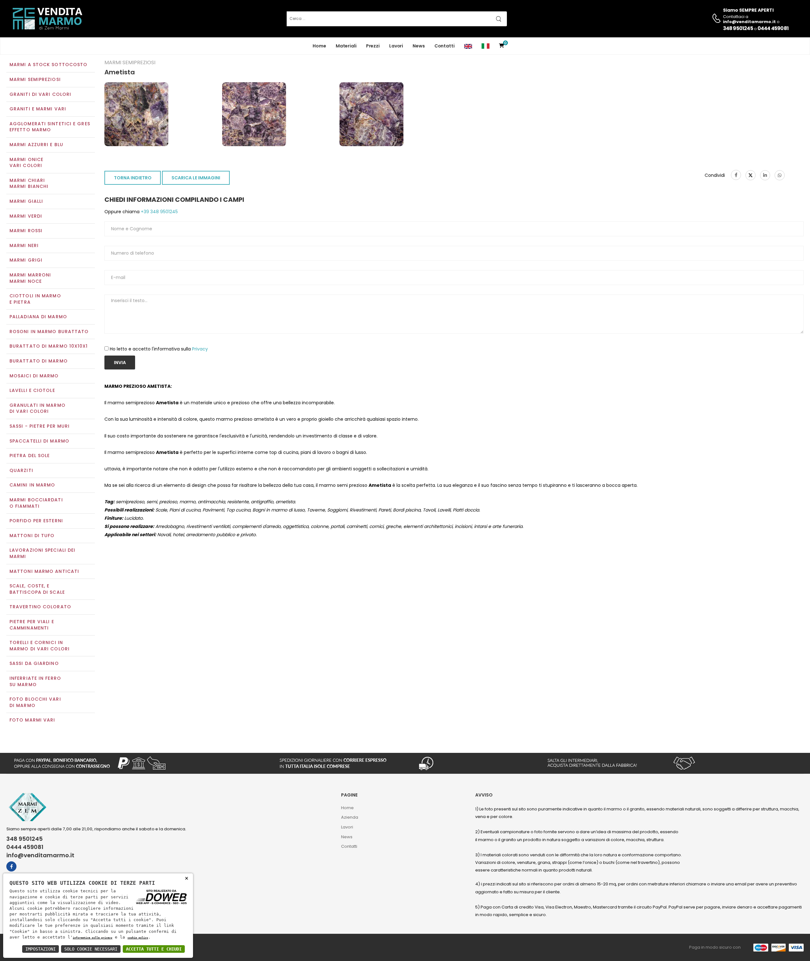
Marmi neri (24, 245)
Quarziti (21, 470)
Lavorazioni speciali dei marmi (42, 553)
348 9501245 (738, 28)
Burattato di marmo (38, 361)
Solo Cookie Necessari (90, 949)
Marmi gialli (26, 201)
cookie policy (138, 937)
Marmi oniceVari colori (26, 162)
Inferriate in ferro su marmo (35, 681)
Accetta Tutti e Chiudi (154, 949)
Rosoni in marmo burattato (49, 331)
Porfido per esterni (36, 521)
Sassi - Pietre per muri (39, 426)
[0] (501, 46)
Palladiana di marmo (38, 316)
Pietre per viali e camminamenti (31, 624)
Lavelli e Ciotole (32, 390)
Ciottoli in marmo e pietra (35, 299)
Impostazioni (40, 949)
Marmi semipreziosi (35, 79)
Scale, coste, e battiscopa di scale (37, 589)
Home (319, 46)
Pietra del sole (29, 455)
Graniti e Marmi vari (37, 109)
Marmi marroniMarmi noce (30, 278)
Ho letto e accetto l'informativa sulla (159, 349)
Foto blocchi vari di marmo (35, 702)
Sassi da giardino (34, 663)
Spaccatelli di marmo (39, 441)
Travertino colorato (40, 607)
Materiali (346, 46)
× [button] (186, 878)
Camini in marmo (32, 485)
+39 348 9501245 (159, 211)
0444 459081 (772, 28)
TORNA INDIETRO (133, 178)
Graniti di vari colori (40, 94)
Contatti (444, 46)
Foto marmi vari (32, 720)
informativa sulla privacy (92, 937)
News (419, 46)
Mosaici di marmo (34, 376)
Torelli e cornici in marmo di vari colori (39, 645)
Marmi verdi (25, 216)
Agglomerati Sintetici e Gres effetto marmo (49, 127)
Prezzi (373, 46)
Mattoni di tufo (32, 535)
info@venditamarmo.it (40, 855)
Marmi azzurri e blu (36, 144)
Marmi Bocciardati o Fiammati (36, 503)
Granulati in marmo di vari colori (37, 408)
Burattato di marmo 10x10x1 (48, 346)
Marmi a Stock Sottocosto (48, 64)
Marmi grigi (25, 260)
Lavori (396, 46)
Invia (120, 362)
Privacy (200, 349)
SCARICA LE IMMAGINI (195, 178)
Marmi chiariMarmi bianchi (28, 183)
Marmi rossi (25, 230)
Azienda (349, 817)
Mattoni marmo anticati (44, 571)
